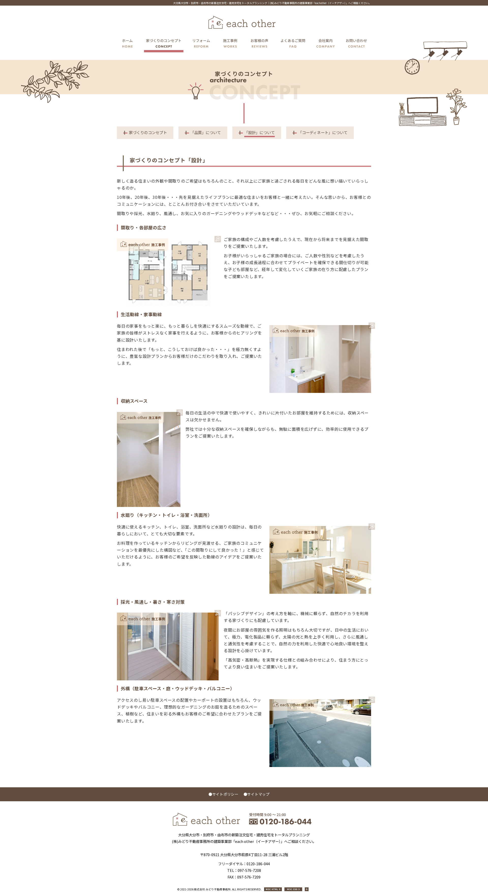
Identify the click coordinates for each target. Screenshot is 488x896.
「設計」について (259, 132)
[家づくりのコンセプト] (164, 44)
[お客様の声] (259, 44)
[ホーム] (129, 44)
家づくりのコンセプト (148, 132)
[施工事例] (230, 44)
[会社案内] (326, 44)
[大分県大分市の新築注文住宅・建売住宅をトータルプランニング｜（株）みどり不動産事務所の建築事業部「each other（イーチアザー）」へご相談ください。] (206, 824)
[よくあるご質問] (293, 44)
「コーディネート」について (322, 132)
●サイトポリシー (223, 794)
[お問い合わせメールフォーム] (355, 44)
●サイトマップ (256, 794)
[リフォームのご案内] (201, 44)
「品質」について (205, 132)
